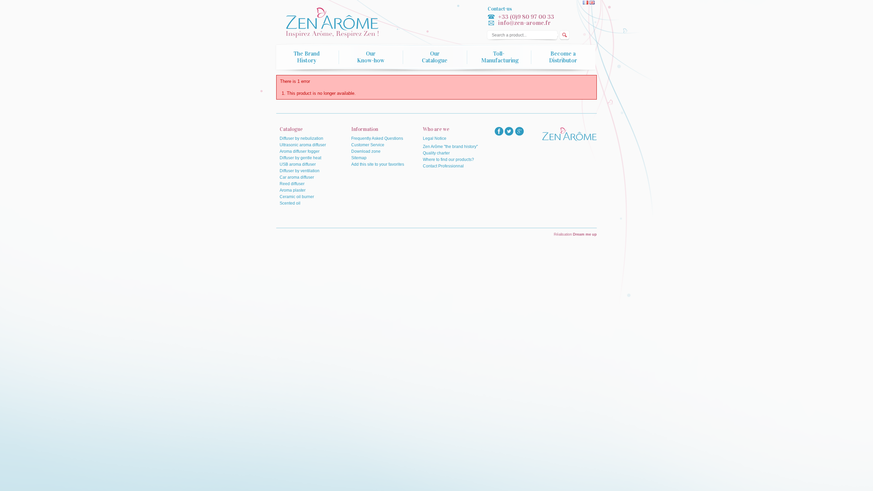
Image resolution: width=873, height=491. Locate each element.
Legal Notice (434, 138)
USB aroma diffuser (298, 164)
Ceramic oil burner (297, 196)
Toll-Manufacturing (500, 57)
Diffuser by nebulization (301, 138)
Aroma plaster (293, 190)
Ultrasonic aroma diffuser (303, 145)
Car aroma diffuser (297, 177)
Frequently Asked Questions (377, 138)
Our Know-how (370, 57)
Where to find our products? (448, 159)
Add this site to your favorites (377, 164)
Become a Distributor (563, 57)
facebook (498, 131)
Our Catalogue (434, 57)
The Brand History (307, 57)
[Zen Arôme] (339, 23)
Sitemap (359, 157)
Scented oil (290, 203)
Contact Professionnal (443, 166)
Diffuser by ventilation (300, 170)
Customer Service (367, 145)
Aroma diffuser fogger (300, 151)
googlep (519, 131)
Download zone (366, 151)
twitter (509, 131)
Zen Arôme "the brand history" (450, 146)
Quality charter (436, 153)
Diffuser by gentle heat (300, 157)
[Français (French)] (586, 3)
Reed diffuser (292, 183)
